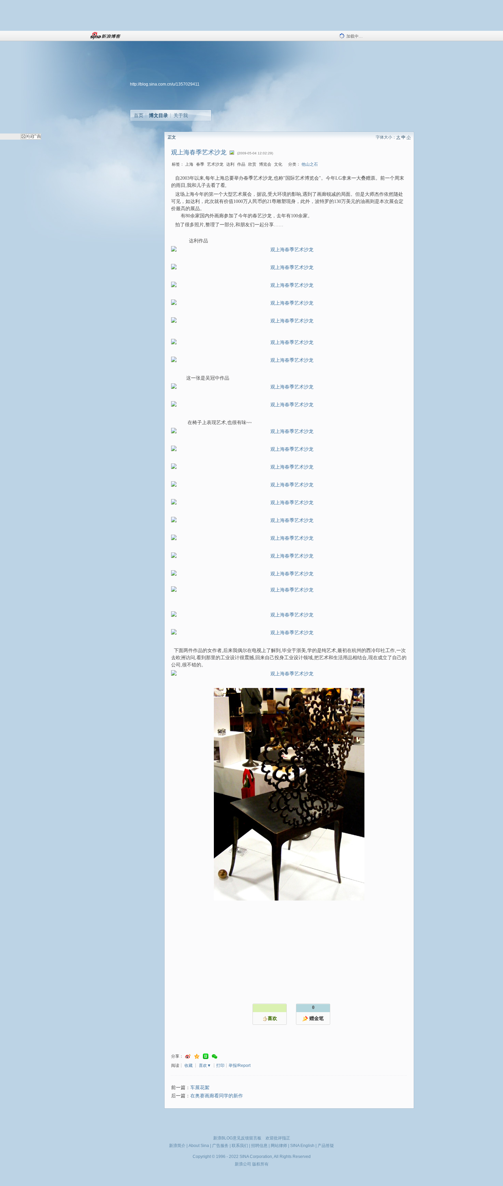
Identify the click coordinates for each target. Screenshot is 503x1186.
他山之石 (309, 164)
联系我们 (240, 1145)
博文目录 (158, 115)
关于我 (180, 115)
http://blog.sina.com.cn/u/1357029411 (164, 84)
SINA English (302, 1145)
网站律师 (279, 1145)
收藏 (188, 1065)
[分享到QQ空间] (196, 1056)
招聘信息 (259, 1145)
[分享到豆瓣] (205, 1056)
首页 (138, 115)
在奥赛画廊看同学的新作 (216, 1095)
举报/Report (239, 1065)
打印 (220, 1065)
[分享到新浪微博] (188, 1056)
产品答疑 (326, 1145)
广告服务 (220, 1145)
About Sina (199, 1145)
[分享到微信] (214, 1056)
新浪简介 (177, 1145)
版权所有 (260, 1164)
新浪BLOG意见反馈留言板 (237, 1138)
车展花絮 (199, 1087)
